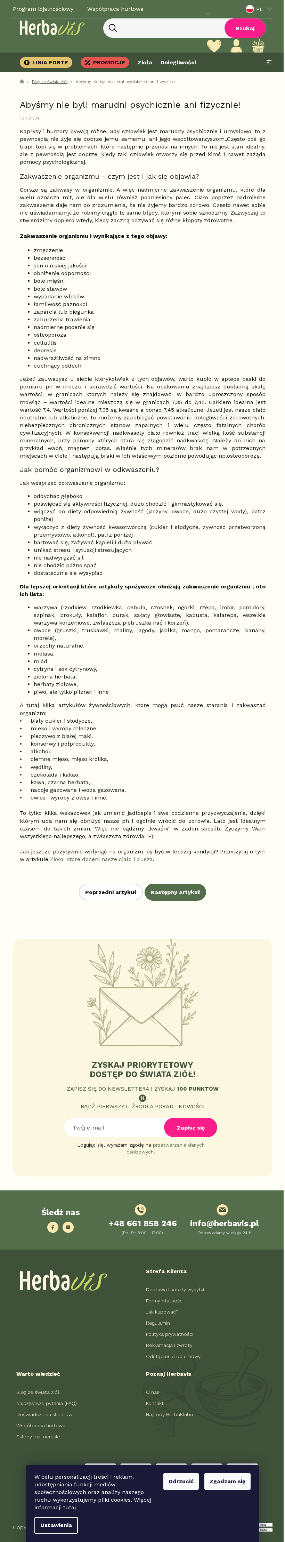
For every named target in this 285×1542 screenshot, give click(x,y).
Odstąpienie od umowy (171, 1356)
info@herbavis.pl (222, 1223)
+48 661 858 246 (140, 1223)
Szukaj (242, 28)
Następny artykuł (173, 892)
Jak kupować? (160, 1312)
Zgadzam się (225, 1481)
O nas (150, 1392)
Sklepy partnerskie (35, 1436)
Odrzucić (178, 1481)
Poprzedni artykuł (108, 892)
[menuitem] (45, 62)
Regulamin (156, 1323)
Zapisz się (188, 1127)
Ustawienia (54, 1525)
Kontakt (152, 1403)
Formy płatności (162, 1300)
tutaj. (68, 1507)
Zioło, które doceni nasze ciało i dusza (98, 859)
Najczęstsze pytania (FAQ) (44, 1403)
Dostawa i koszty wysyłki (173, 1289)
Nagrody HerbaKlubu (167, 1414)
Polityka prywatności (167, 1334)
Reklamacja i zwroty (167, 1345)
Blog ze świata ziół (35, 1392)
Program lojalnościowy (40, 9)
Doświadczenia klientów (42, 1414)
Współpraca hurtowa (112, 9)
